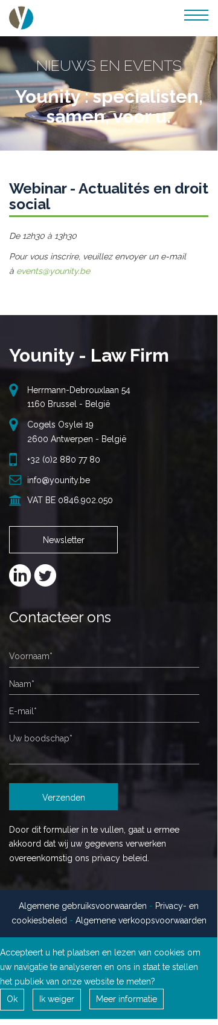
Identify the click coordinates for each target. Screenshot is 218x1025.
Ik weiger (56, 999)
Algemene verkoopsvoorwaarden (141, 920)
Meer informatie (126, 999)
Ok (12, 999)
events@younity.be (53, 271)
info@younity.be (58, 480)
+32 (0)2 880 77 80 (63, 459)
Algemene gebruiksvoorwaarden (83, 906)
